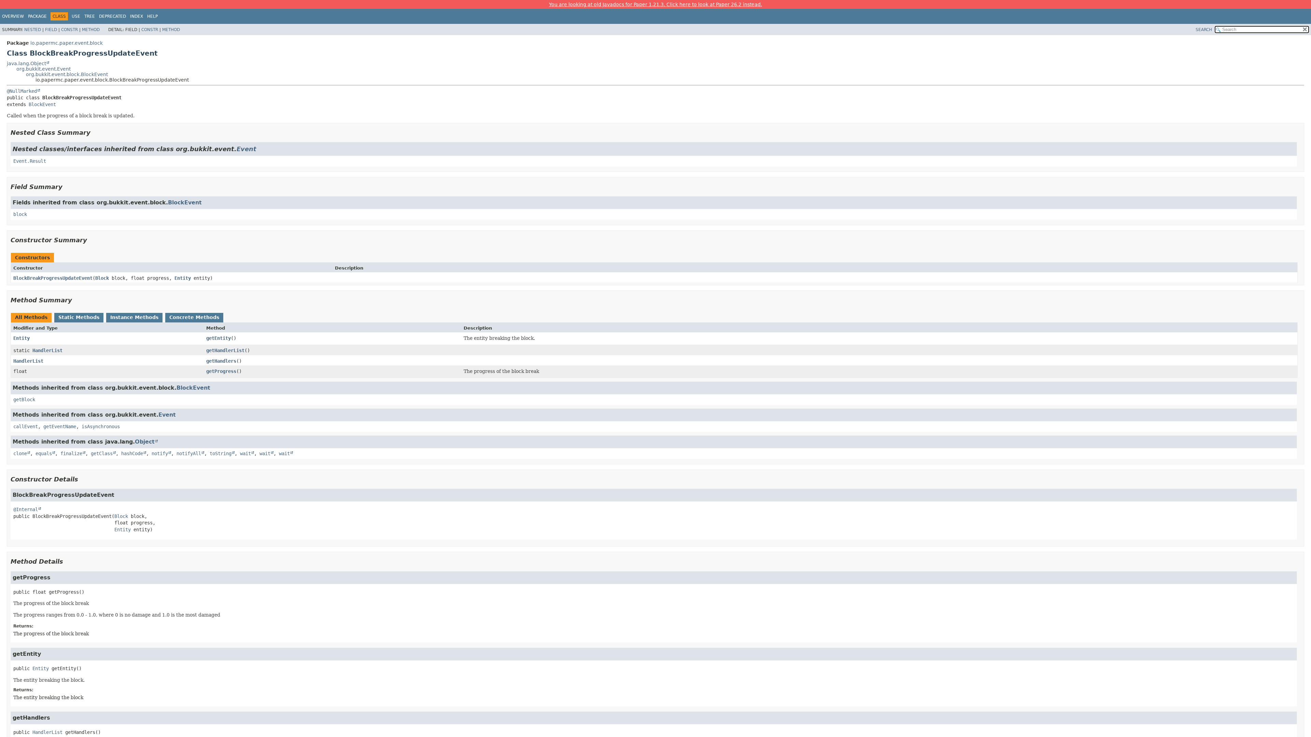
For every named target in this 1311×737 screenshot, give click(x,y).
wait (245, 453)
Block (102, 278)
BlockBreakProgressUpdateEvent (53, 278)
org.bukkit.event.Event (43, 69)
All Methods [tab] (31, 317)
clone (20, 453)
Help (152, 16)
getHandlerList (225, 350)
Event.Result (29, 161)
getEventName (59, 426)
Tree (89, 16)
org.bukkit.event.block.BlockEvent (67, 74)
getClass (102, 453)
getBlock (24, 399)
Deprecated (112, 16)
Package (37, 16)
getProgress (221, 371)
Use (76, 16)
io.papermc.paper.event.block (66, 43)
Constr (69, 29)
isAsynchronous (101, 426)
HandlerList (47, 350)
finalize (71, 453)
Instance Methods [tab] (134, 317)
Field (51, 29)
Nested (32, 29)
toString (220, 453)
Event (246, 149)
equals (44, 453)
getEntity (218, 338)
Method (91, 29)
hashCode (132, 453)
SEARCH (1204, 29)
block (20, 214)
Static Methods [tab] (78, 317)
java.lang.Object (26, 63)
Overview (13, 16)
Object (145, 441)
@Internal (25, 509)
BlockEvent (42, 104)
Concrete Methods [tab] (194, 317)
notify (160, 453)
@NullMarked (22, 91)
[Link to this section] (95, 132)
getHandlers (221, 361)
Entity (182, 278)
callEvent (25, 426)
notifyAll (189, 453)
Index (136, 16)
